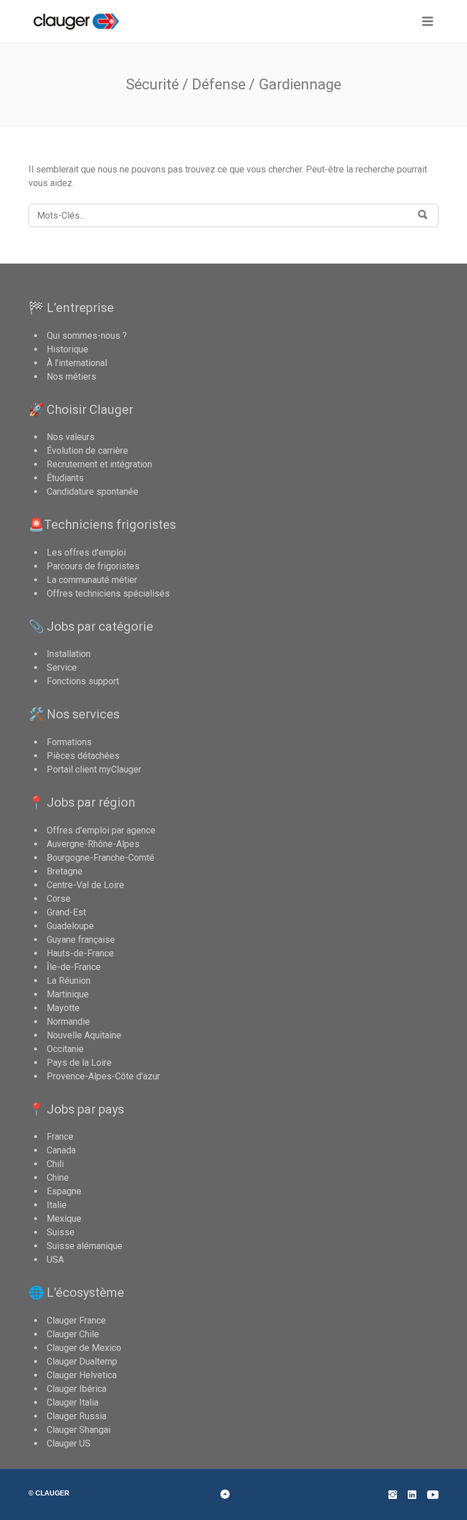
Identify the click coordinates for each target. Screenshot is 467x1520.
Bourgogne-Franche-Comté (100, 857)
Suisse (61, 1232)
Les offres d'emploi (86, 552)
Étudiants (65, 478)
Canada (61, 1150)
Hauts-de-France (80, 953)
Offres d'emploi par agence (101, 830)
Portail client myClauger (94, 769)
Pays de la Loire (79, 1062)
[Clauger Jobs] (87, 22)
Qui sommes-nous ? (87, 335)
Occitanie (65, 1049)
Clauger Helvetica (82, 1375)
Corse (59, 898)
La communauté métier (92, 579)
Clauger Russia (76, 1416)
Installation (69, 653)
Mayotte (63, 1008)
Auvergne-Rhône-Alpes (93, 844)
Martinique (68, 994)
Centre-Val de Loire (85, 885)
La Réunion (69, 980)
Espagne (64, 1191)
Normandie (68, 1021)
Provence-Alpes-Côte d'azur (103, 1076)
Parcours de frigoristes (93, 566)
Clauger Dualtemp (82, 1361)
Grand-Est (66, 912)
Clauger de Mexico (84, 1347)
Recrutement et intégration (99, 464)
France (60, 1136)
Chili (55, 1164)
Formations (69, 742)
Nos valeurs (71, 437)
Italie (57, 1204)
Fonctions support (83, 681)
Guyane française (81, 939)
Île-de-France (74, 967)
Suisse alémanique (84, 1245)
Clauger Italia (73, 1402)
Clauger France (76, 1320)
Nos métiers (71, 376)
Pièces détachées (83, 755)
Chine (58, 1177)
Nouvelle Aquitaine (84, 1035)
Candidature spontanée (92, 491)
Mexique (64, 1218)
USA (55, 1259)
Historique (67, 349)
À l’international (77, 363)
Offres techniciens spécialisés (108, 593)
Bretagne (65, 871)
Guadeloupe (70, 926)
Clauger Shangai (78, 1429)
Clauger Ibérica (76, 1388)
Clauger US (69, 1443)
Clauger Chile (73, 1334)
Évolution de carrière (87, 450)
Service (62, 667)
